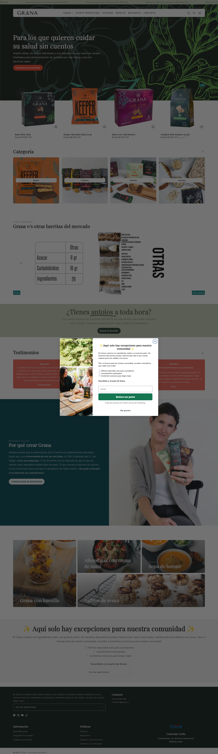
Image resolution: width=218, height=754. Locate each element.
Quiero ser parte (125, 397)
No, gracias (125, 410)
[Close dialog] (155, 341)
